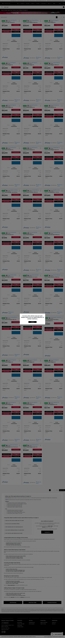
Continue (32, 321)
